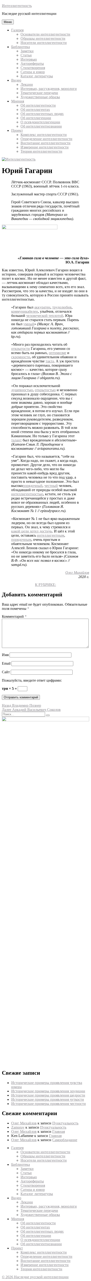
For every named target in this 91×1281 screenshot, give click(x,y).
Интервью (29, 59)
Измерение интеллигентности (45, 147)
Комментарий (14, 616)
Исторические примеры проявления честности (48, 1104)
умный (28, 324)
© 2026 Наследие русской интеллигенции (35, 1277)
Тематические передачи (39, 93)
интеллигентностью (27, 494)
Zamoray (17, 1127)
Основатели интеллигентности (45, 34)
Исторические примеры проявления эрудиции (48, 1091)
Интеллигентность (17, 6)
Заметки (27, 51)
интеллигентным (50, 535)
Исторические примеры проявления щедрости (48, 1095)
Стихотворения (33, 68)
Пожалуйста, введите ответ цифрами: (32, 680)
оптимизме (57, 353)
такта (50, 361)
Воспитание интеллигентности (45, 143)
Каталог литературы (37, 76)
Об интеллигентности (38, 105)
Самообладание (64, 1140)
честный (51, 486)
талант (16, 440)
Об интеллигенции (36, 118)
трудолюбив (62, 307)
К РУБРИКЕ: (45, 585)
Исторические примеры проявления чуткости (47, 1099)
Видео (16, 80)
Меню (8, 22)
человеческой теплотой (44, 316)
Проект (17, 130)
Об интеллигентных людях (42, 114)
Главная (58, 1131)
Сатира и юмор (33, 72)
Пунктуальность (65, 1123)
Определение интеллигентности (46, 139)
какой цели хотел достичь (31, 531)
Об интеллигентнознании (41, 126)
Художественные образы (40, 97)
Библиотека (20, 47)
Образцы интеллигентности (43, 38)
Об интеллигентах (35, 110)
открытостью (45, 390)
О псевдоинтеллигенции (40, 122)
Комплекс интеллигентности (44, 135)
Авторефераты (32, 64)
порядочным (21, 540)
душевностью (22, 390)
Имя (5, 655)
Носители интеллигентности (44, 43)
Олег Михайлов (77, 573)
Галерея (17, 30)
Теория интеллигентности (41, 151)
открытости (20, 349)
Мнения (17, 101)
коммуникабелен (24, 311)
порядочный (32, 486)
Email (6, 663)
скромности (20, 357)
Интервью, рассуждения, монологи (49, 89)
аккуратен (42, 307)
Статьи (26, 55)
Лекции (27, 84)
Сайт (6, 672)
